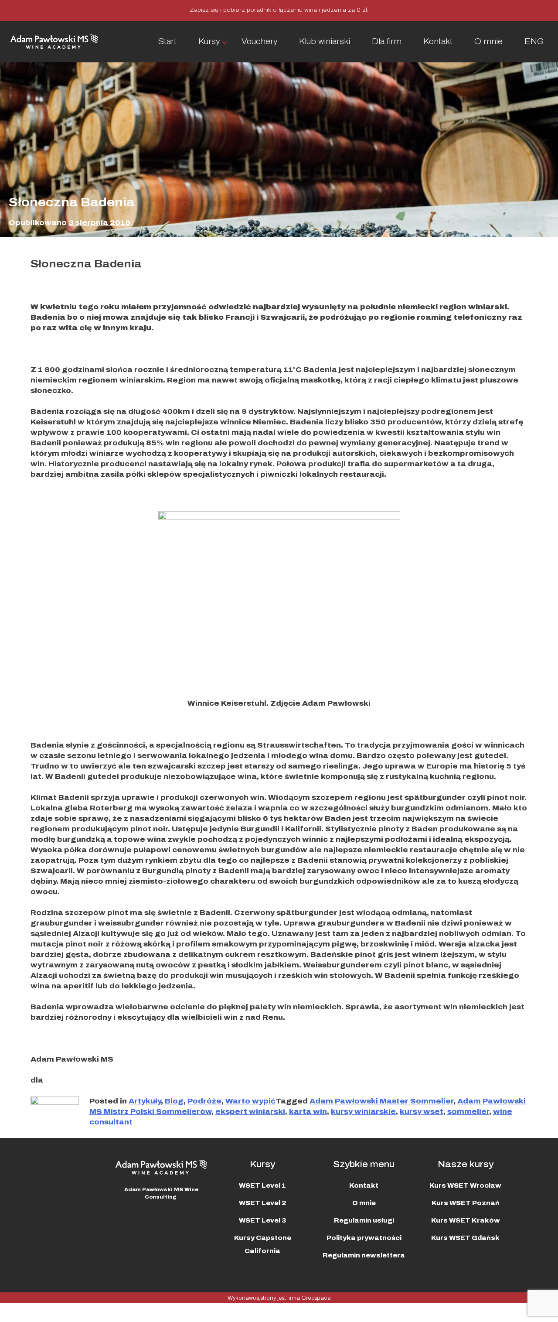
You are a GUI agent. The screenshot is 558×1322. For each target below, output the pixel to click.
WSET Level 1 (262, 1185)
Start (167, 41)
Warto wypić (250, 1101)
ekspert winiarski (250, 1111)
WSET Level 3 (262, 1220)
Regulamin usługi (364, 1220)
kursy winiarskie (363, 1111)
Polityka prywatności (364, 1238)
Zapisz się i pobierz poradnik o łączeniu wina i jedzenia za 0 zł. (279, 10)
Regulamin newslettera (364, 1255)
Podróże (204, 1101)
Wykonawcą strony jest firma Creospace (279, 1298)
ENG (534, 41)
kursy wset (421, 1111)
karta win (308, 1111)
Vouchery (259, 41)
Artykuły (145, 1101)
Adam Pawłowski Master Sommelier (381, 1101)
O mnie (488, 41)
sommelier (468, 1111)
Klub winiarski (324, 41)
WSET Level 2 (262, 1203)
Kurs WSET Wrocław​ (465, 1185)
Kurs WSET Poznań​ (466, 1203)
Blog (174, 1101)
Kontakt (438, 41)
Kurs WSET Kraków (465, 1220)
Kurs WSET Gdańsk (465, 1238)
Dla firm (386, 41)
